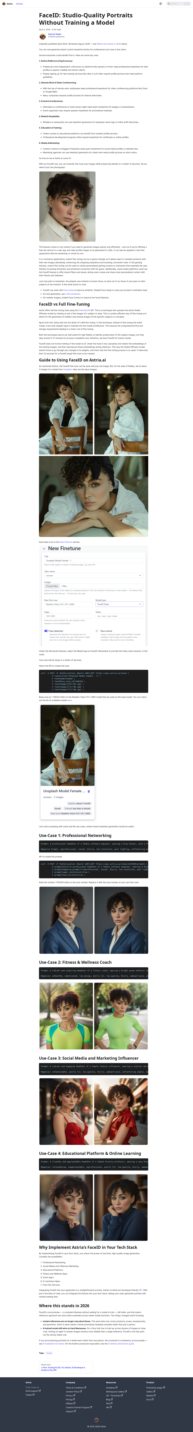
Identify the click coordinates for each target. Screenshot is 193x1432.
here (70, 700)
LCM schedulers (72, 294)
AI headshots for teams (53, 1343)
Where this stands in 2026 (109, 44)
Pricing (69, 1399)
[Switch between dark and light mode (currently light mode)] (161, 4)
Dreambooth (84, 310)
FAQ (108, 1403)
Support (69, 1411)
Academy (110, 1387)
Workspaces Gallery (115, 1391)
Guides (49, 1353)
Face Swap (68, 290)
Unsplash (67, 369)
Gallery (149, 1391)
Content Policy (72, 1391)
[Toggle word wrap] (140, 843)
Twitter (29, 1395)
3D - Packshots (113, 1395)
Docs (148, 1399)
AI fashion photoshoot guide (121, 1343)
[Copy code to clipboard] (145, 673)
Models (149, 1395)
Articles (19, 4)
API (140, 1290)
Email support (32, 1391)
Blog (108, 1399)
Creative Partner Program (77, 1407)
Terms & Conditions (75, 1387)
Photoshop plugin (154, 1387)
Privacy (69, 1395)
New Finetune (66, 542)
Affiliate (69, 1403)
